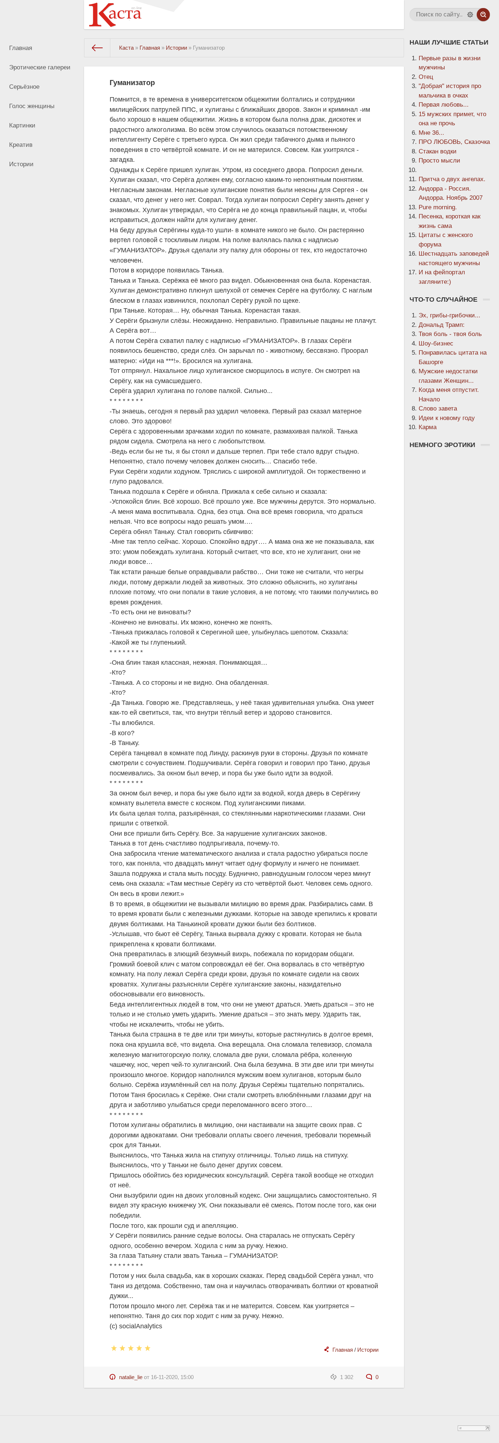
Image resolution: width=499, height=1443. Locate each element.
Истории (21, 164)
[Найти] (483, 14)
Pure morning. (438, 207)
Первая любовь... (444, 104)
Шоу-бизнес (436, 343)
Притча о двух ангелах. (452, 179)
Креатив (21, 144)
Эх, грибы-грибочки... (449, 315)
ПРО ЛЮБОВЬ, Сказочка (454, 141)
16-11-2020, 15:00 (172, 1377)
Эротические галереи (40, 67)
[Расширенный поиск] (470, 14)
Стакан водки (438, 151)
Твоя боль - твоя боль (450, 334)
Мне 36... (431, 132)
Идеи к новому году (447, 418)
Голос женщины (31, 106)
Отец (426, 76)
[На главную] (97, 48)
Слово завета (438, 408)
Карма (428, 427)
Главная (20, 48)
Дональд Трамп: (442, 324)
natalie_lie (130, 1377)
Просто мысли (439, 160)
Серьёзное (24, 86)
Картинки (22, 125)
